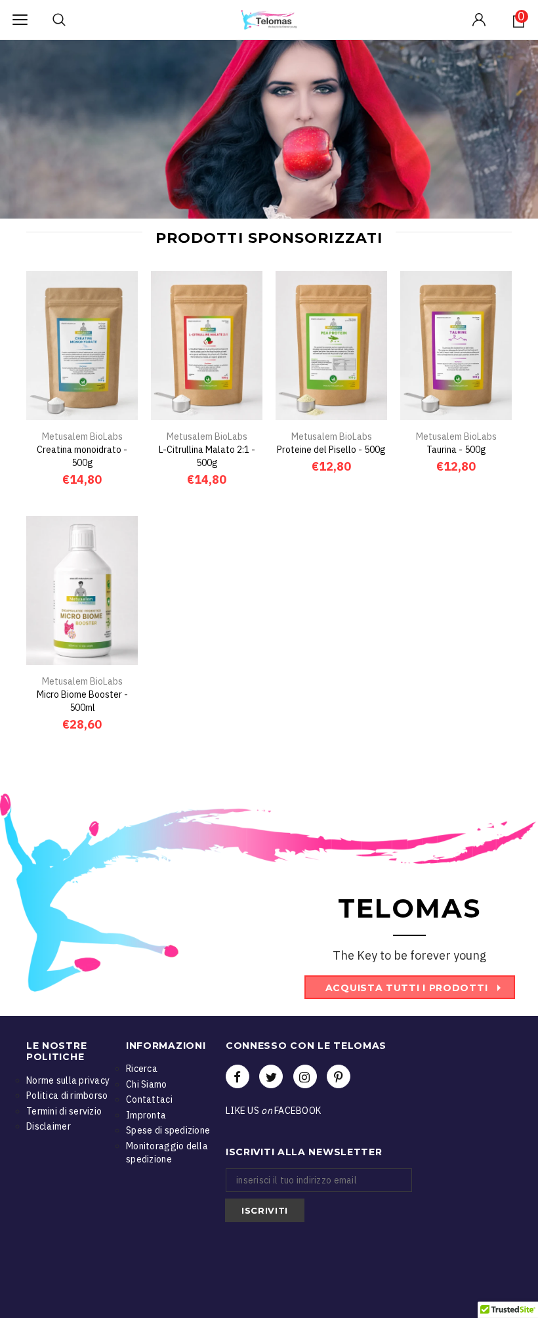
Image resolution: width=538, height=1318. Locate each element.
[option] (269, 129)
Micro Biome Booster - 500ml (82, 701)
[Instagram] (305, 1076)
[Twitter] (271, 1076)
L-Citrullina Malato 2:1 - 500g (207, 456)
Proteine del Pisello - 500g (331, 450)
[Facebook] (237, 1076)
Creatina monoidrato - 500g (82, 456)
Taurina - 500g (456, 450)
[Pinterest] (338, 1076)
